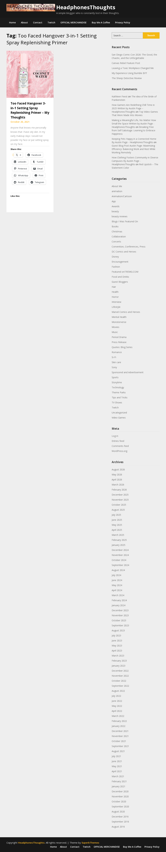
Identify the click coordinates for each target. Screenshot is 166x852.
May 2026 (117, 474)
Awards (115, 206)
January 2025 (118, 544)
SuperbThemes (90, 842)
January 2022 (118, 726)
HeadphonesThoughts (85, 7)
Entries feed (118, 440)
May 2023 (117, 645)
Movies (115, 327)
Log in (115, 435)
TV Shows (117, 402)
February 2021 (119, 781)
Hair (114, 286)
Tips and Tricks (119, 397)
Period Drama (119, 337)
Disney (115, 256)
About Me (117, 186)
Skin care (116, 362)
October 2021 (119, 741)
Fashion (116, 266)
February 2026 (119, 489)
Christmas (117, 231)
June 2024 (117, 580)
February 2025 (119, 539)
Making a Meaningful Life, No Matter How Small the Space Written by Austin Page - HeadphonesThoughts (134, 124)
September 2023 (120, 625)
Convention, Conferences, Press (128, 246)
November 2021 (120, 736)
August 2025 (118, 509)
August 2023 (118, 630)
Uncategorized (119, 412)
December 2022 (120, 670)
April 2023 (117, 650)
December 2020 (120, 791)
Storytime (117, 382)
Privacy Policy (122, 22)
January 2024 (118, 605)
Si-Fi (114, 357)
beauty (115, 211)
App (114, 201)
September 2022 (120, 685)
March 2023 (118, 655)
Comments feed (120, 445)
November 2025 (120, 499)
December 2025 (120, 494)
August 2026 (118, 469)
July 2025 (116, 514)
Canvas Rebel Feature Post (126, 63)
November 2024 (120, 555)
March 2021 (118, 776)
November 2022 (120, 675)
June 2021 (117, 761)
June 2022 (117, 700)
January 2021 (118, 786)
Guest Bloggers (120, 281)
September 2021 (120, 746)
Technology (118, 387)
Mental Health (119, 317)
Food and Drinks (120, 276)
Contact (37, 22)
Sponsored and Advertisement (127, 372)
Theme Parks (119, 392)
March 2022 (118, 715)
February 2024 (119, 600)
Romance (117, 352)
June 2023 (117, 640)
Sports (115, 377)
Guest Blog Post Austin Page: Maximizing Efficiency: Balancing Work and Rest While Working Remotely (133, 149)
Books (115, 226)
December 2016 (120, 816)
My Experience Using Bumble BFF (129, 73)
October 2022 (119, 680)
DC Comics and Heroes (124, 251)
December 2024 (120, 550)
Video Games (119, 417)
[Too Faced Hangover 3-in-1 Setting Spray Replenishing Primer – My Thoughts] (29, 74)
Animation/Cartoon (122, 196)
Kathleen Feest (119, 96)
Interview (116, 301)
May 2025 (117, 524)
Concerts (116, 241)
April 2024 (117, 590)
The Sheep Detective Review (127, 78)
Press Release (119, 342)
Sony (114, 367)
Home (12, 22)
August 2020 (118, 811)
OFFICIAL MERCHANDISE (73, 22)
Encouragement (120, 261)
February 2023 (119, 660)
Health (115, 291)
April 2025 (117, 529)
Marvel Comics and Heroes (126, 311)
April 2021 (117, 771)
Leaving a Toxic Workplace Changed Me (133, 68)
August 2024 (118, 570)
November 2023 (120, 615)
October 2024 (119, 560)
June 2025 (117, 519)
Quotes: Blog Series (122, 347)
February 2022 (119, 721)
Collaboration (119, 236)
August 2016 (118, 826)
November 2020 (120, 796)
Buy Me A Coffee (101, 22)
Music (115, 332)
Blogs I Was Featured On (125, 221)
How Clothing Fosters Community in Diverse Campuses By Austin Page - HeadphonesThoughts (135, 161)
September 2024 (120, 565)
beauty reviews (119, 216)
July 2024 (116, 575)
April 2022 (117, 710)
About (24, 22)
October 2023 (119, 620)
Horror (115, 296)
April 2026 (117, 479)
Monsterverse (119, 322)
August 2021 (118, 751)
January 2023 (118, 665)
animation (117, 191)
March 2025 (118, 534)
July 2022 (116, 695)
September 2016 (120, 821)
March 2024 (118, 595)
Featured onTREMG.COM (125, 271)
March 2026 (118, 484)
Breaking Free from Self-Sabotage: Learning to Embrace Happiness (133, 130)
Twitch (51, 22)
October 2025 (119, 504)
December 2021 (120, 731)
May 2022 (117, 705)
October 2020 (119, 801)
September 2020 (120, 806)
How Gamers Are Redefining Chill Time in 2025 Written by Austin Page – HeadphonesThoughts (133, 108)
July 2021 (116, 756)
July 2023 (116, 635)
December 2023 (120, 610)
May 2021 (117, 766)
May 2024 (117, 585)
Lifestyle (116, 306)
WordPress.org (119, 451)
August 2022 (118, 690)
